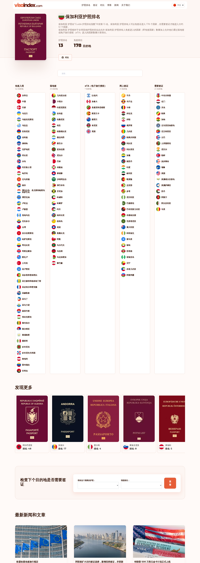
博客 (109, 5)
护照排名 (86, 5)
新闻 (116, 5)
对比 (102, 5)
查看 (170, 483)
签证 (95, 5)
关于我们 (125, 5)
